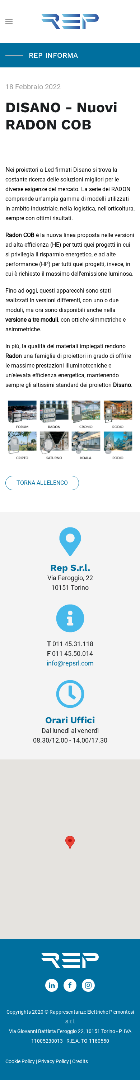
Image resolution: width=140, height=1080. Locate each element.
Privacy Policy (53, 1061)
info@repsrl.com (70, 663)
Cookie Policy (20, 1061)
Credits (80, 1061)
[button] (70, 842)
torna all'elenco (42, 482)
